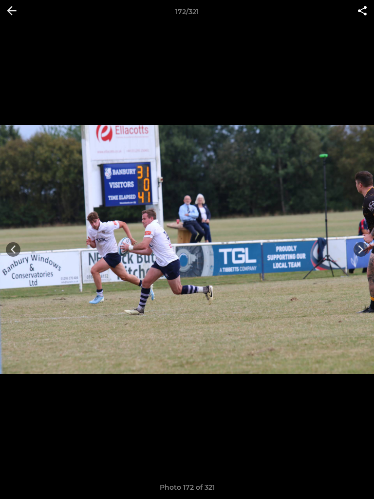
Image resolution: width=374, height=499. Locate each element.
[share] (362, 12)
